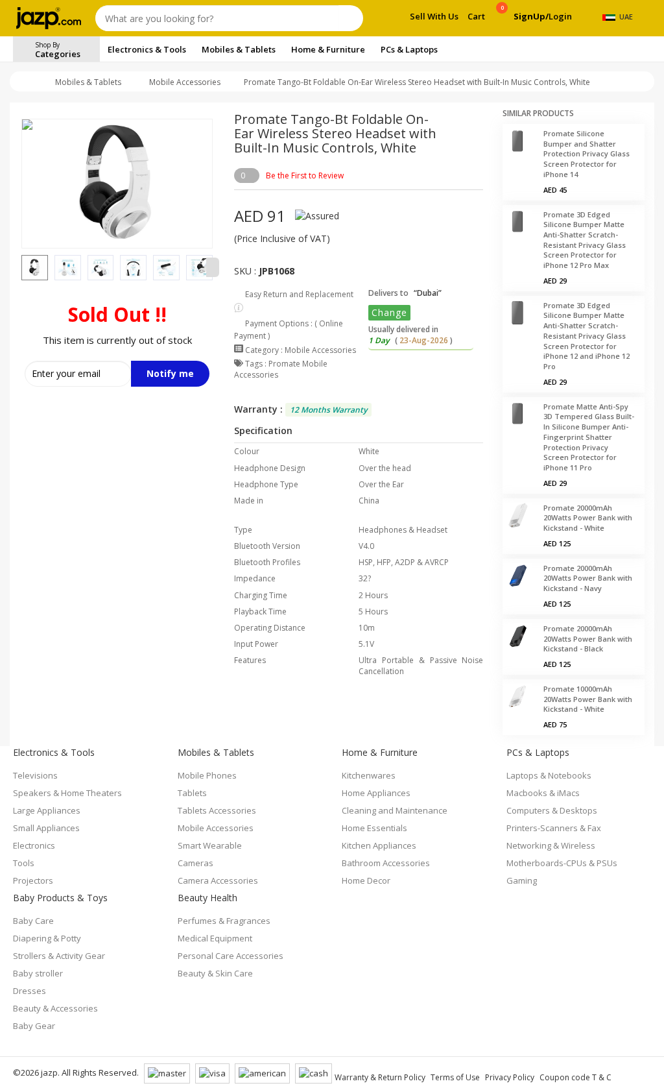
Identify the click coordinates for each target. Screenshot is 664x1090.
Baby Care (33, 920)
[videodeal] (597, 49)
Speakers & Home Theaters (67, 793)
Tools (23, 863)
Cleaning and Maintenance (394, 810)
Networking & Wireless (550, 845)
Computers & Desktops (551, 810)
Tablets (192, 793)
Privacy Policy (509, 1077)
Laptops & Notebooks (548, 775)
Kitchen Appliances (379, 845)
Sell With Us (434, 16)
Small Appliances (46, 828)
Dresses (29, 991)
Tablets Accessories (217, 810)
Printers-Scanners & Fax (553, 828)
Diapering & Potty (47, 938)
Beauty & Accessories (55, 1008)
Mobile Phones (207, 775)
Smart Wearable (210, 845)
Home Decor (366, 880)
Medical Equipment (215, 938)
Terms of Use (455, 1077)
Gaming (521, 880)
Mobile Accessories (184, 82)
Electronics (34, 845)
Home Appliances (376, 793)
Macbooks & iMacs (543, 793)
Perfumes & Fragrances (224, 920)
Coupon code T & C (575, 1077)
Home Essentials (374, 828)
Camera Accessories (218, 880)
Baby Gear (34, 1026)
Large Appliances (46, 810)
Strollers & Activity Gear (59, 956)
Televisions (35, 775)
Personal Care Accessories (230, 956)
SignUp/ (531, 16)
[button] (21, 267)
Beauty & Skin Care (215, 973)
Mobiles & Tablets (88, 82)
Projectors (33, 880)
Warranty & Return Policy (380, 1077)
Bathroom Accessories (386, 863)
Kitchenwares (369, 775)
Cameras (195, 863)
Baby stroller (38, 973)
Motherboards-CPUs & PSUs (561, 863)
